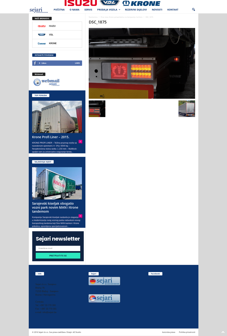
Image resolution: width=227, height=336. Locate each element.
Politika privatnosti (187, 332)
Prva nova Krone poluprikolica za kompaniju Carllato (121, 17)
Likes (77, 63)
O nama (74, 9)
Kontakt (172, 9)
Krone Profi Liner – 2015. (50, 137)
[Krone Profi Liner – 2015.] (57, 117)
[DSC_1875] (142, 63)
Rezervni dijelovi (136, 9)
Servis (88, 9)
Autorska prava (168, 332)
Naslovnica (93, 17)
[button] (193, 9)
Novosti (157, 9)
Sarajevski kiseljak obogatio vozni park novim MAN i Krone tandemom (55, 207)
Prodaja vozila (107, 9)
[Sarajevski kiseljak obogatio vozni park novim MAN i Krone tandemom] (57, 183)
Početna (59, 9)
